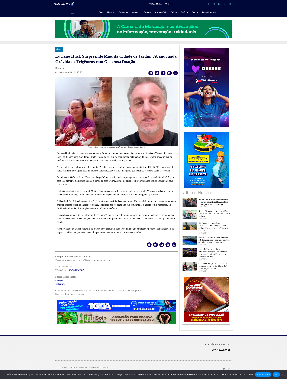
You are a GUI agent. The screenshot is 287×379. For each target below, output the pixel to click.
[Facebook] (219, 369)
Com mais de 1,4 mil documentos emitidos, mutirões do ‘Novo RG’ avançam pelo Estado (213, 266)
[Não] (282, 374)
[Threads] (219, 4)
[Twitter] (224, 369)
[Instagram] (214, 4)
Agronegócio (161, 12)
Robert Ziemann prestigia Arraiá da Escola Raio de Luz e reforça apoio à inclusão (214, 213)
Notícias (111, 12)
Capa (101, 12)
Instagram (60, 284)
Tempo (195, 12)
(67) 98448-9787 (76, 270)
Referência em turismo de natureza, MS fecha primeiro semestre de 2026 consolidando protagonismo (214, 240)
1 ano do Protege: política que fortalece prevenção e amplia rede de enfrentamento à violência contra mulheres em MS (214, 253)
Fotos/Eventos (209, 12)
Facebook (59, 280)
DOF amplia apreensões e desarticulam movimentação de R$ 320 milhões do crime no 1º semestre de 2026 (214, 227)
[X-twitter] (224, 4)
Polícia (174, 12)
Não (276, 374)
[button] (150, 73)
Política (184, 12)
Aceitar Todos (263, 374)
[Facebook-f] (208, 4)
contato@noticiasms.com (216, 344)
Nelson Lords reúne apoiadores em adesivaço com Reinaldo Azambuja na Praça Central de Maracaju (213, 202)
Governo (147, 12)
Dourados (123, 12)
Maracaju (136, 12)
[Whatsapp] (230, 4)
